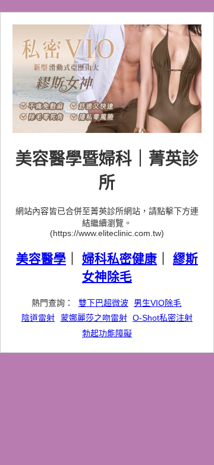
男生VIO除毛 (157, 303)
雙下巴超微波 (103, 303)
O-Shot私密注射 (163, 318)
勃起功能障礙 (107, 333)
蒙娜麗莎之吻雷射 (94, 318)
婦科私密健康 (119, 258)
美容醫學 (41, 258)
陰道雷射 (38, 318)
